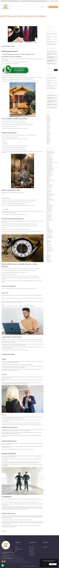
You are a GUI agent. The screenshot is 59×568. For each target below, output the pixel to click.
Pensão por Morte (49, 245)
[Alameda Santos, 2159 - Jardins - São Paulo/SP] (2, 553)
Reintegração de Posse (8, 46)
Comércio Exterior (49, 186)
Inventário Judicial (49, 230)
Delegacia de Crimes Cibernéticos (51, 194)
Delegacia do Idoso (49, 195)
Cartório (48, 181)
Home (1, 18)
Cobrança (48, 183)
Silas (47, 51)
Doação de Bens (49, 216)
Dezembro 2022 (49, 132)
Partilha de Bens (49, 242)
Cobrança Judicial (49, 185)
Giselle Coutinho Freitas (50, 104)
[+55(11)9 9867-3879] (2, 556)
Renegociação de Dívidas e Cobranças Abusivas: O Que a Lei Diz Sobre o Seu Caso (52, 34)
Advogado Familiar (49, 163)
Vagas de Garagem (49, 260)
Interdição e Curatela (52, 51)
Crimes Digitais (49, 189)
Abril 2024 (48, 125)
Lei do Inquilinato (49, 234)
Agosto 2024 (48, 122)
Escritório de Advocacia (50, 217)
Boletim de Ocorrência (50, 179)
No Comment (14, 48)
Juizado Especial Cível (49, 232)
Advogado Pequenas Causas (50, 168)
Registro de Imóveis (49, 61)
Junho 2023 (48, 129)
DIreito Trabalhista (49, 209)
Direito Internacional (49, 207)
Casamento (48, 182)
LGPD (53, 561)
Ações (18, 48)
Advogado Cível (49, 157)
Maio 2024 (48, 124)
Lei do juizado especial (50, 235)
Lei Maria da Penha (49, 237)
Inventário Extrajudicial (50, 229)
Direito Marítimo (49, 208)
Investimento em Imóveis (50, 231)
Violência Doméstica (49, 261)
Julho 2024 (48, 123)
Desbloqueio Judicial (49, 196)
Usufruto (48, 259)
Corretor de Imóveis (49, 187)
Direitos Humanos (49, 211)
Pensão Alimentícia (49, 244)
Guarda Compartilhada (50, 220)
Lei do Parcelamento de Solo (50, 236)
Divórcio (48, 212)
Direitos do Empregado (50, 210)
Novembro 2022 (49, 133)
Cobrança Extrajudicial (50, 184)
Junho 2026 (48, 114)
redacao (10, 48)
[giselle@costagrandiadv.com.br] (2, 558)
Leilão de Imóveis (49, 238)
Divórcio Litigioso (49, 215)
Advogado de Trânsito (49, 160)
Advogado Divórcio (49, 161)
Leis (47, 239)
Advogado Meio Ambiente (50, 166)
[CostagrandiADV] (6, 7)
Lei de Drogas (48, 233)
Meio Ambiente (49, 241)
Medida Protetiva (49, 240)
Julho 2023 (48, 128)
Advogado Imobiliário (49, 164)
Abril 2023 (48, 131)
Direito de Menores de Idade (50, 205)
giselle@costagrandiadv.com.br (7, 558)
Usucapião (48, 258)
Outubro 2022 (48, 134)
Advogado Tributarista (50, 171)
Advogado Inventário (49, 165)
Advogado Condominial (50, 158)
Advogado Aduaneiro (49, 156)
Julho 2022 (48, 136)
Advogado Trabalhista (49, 170)
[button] (2, 565)
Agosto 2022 (48, 135)
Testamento (48, 254)
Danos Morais (48, 190)
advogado (26, 214)
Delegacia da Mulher (49, 193)
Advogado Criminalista (50, 159)
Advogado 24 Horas (49, 155)
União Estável (48, 256)
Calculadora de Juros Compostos (51, 180)
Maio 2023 (48, 130)
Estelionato (48, 218)
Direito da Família (49, 204)
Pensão (47, 243)
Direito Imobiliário (49, 206)
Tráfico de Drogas (49, 255)
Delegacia (48, 192)
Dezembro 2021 (49, 138)
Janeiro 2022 (48, 137)
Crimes (47, 188)
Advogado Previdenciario (50, 169)
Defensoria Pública (49, 191)
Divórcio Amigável (49, 214)
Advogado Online (49, 167)
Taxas (47, 253)
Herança (48, 221)
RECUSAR (45, 564)
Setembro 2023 (49, 126)
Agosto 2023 (48, 127)
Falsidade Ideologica (49, 219)
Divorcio (48, 213)
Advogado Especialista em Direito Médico (52, 162)
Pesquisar (48, 67)
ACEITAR (53, 564)
